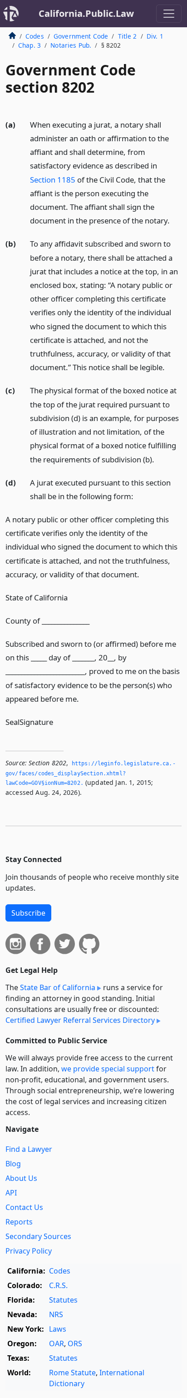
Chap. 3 (29, 45)
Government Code (81, 36)
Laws (57, 1329)
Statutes (63, 1300)
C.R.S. (58, 1285)
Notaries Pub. (70, 45)
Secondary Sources (38, 1236)
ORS (75, 1343)
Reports (19, 1222)
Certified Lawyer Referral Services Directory (80, 1020)
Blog (13, 1164)
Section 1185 (52, 179)
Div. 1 (155, 36)
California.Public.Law (86, 13)
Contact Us (24, 1207)
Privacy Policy (28, 1251)
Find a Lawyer (28, 1149)
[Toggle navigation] (169, 14)
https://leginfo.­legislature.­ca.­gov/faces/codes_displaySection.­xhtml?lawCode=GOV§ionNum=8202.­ (90, 773)
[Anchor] (174, 220)
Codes (34, 36)
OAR (56, 1343)
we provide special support (107, 1069)
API (11, 1193)
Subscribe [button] (28, 913)
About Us (21, 1178)
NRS (56, 1314)
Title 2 (127, 36)
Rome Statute (72, 1373)
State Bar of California (57, 987)
